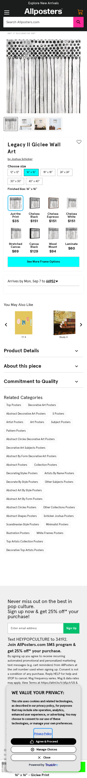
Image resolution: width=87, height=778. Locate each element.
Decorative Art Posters (42, 405)
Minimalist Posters (57, 524)
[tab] (15, 172)
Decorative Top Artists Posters (25, 550)
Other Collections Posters (59, 507)
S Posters (58, 413)
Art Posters (37, 422)
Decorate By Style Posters (22, 482)
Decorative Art (26, 33)
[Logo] (43, 12)
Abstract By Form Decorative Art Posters (31, 456)
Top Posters (13, 405)
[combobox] (38, 22)
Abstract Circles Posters (21, 507)
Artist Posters (14, 422)
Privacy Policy (43, 733)
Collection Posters (45, 465)
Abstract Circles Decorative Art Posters (30, 439)
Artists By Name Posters (59, 473)
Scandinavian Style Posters (22, 524)
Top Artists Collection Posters (24, 541)
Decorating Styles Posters (22, 473)
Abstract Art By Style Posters (24, 490)
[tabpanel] (43, 223)
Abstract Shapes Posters (21, 516)
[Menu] (6, 12)
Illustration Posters (18, 533)
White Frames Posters (50, 533)
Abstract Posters (16, 465)
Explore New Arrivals (43, 3)
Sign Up (71, 628)
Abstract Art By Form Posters (24, 499)
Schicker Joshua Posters (59, 516)
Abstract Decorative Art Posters (26, 413)
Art (10, 33)
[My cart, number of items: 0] (80, 11)
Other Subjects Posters (59, 482)
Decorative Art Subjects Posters (25, 448)
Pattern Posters (16, 431)
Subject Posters (61, 422)
